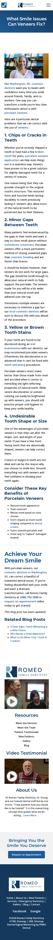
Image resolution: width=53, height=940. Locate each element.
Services (12, 901)
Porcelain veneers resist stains (23, 371)
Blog (26, 745)
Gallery (27, 741)
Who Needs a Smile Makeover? (27, 633)
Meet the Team (26, 727)
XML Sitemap (36, 921)
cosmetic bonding (22, 257)
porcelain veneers (15, 113)
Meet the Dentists (26, 723)
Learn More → (31, 815)
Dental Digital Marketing (21, 924)
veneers (23, 127)
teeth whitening (14, 365)
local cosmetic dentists (24, 311)
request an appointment (20, 601)
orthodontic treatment (19, 244)
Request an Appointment (26, 854)
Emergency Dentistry (31, 901)
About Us (21, 898)
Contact (35, 904)
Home (10, 898)
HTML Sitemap (18, 921)
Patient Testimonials (27, 732)
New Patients (26, 736)
